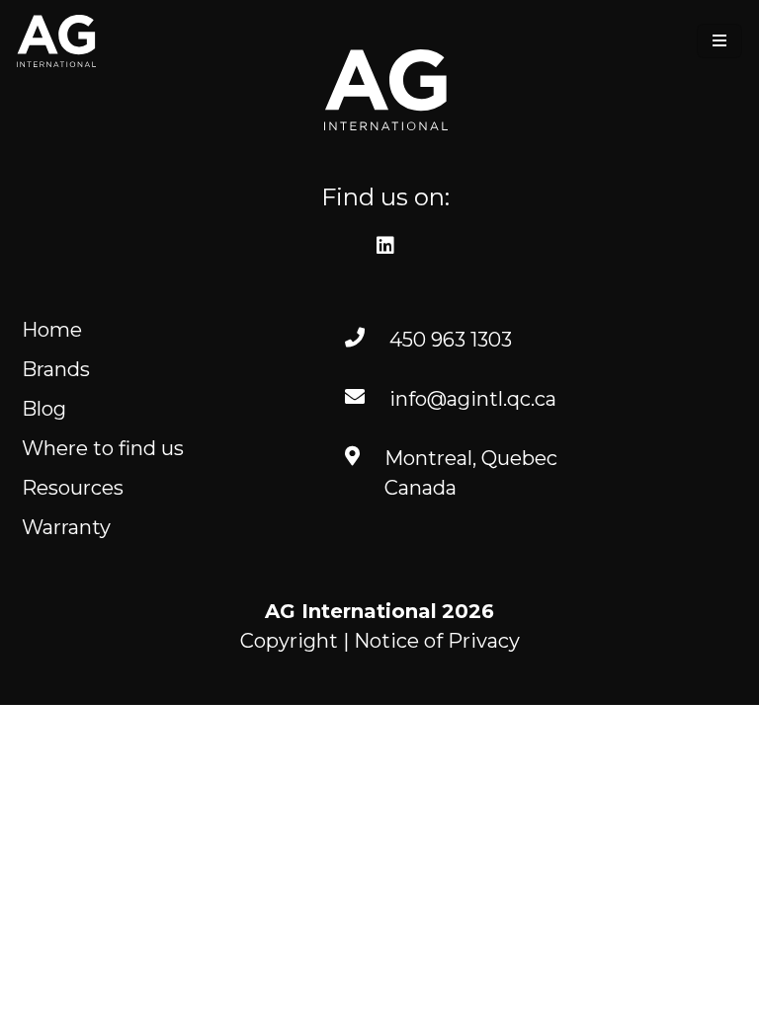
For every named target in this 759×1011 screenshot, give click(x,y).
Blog (44, 409)
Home (52, 330)
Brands (56, 369)
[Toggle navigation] (719, 41)
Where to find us (103, 448)
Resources (73, 488)
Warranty (66, 527)
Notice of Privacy (437, 641)
